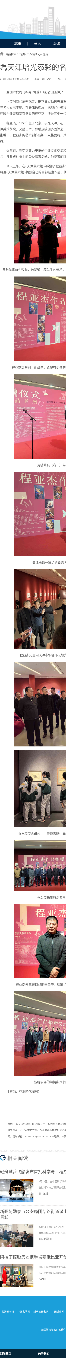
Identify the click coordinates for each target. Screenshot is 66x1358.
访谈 (45, 54)
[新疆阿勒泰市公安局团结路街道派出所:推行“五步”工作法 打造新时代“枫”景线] (19, 1246)
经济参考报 (8, 1311)
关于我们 (43, 1353)
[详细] (45, 1193)
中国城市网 (58, 1311)
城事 (17, 43)
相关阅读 (17, 1158)
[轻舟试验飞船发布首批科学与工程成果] (19, 1201)
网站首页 (5, 1353)
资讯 (37, 43)
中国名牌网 (24, 1311)
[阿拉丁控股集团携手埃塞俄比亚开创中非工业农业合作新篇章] (19, 1286)
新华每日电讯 (40, 1311)
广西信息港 (34, 54)
